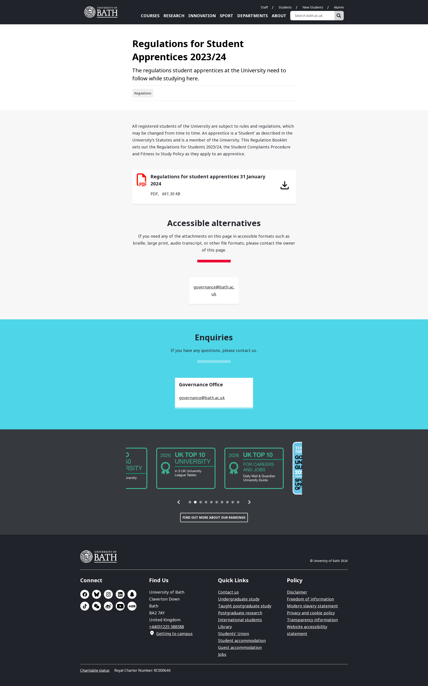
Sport (226, 15)
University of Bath (102, 12)
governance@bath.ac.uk (202, 397)
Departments (252, 15)
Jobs (222, 654)
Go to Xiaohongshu (132, 606)
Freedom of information (310, 599)
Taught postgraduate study (244, 606)
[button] (178, 502)
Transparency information (312, 619)
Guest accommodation (240, 647)
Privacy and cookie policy (311, 612)
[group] (155, 468)
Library (225, 626)
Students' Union (233, 633)
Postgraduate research (240, 612)
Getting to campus (174, 633)
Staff (264, 7)
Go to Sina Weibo (108, 606)
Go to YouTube (120, 606)
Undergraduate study (238, 599)
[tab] (190, 502)
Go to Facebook (84, 594)
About (279, 15)
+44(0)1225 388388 (166, 626)
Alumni (339, 7)
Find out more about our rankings (214, 517)
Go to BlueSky (96, 594)
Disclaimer (297, 592)
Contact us (228, 592)
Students (285, 7)
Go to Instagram (108, 594)
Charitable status (94, 670)
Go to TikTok (84, 606)
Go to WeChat (96, 606)
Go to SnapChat (132, 594)
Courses (150, 15)
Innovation (202, 15)
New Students (312, 7)
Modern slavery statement (312, 606)
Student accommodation (242, 640)
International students (240, 619)
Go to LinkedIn (120, 594)
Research (173, 15)
